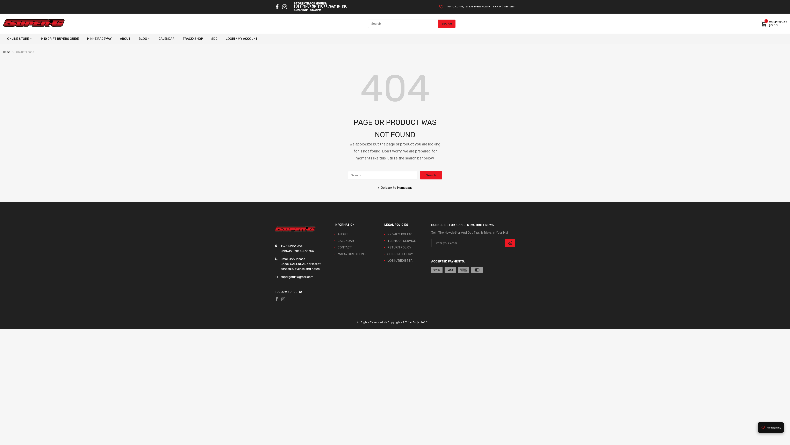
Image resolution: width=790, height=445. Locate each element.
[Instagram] (284, 6)
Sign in (497, 6)
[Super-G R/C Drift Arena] (34, 24)
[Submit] (510, 243)
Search (431, 175)
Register (509, 6)
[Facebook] (277, 6)
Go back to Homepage (396, 188)
